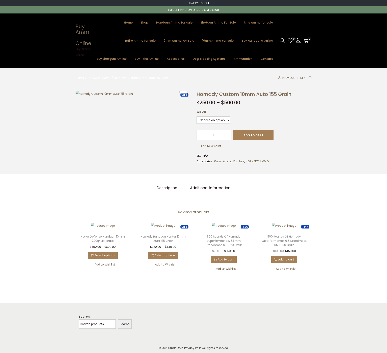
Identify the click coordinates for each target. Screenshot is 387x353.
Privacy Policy (193, 348)
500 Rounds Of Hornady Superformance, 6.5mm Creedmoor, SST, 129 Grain (223, 241)
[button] (209, 146)
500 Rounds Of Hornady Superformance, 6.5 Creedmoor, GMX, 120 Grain (284, 241)
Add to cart (253, 135)
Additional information (210, 187)
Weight (202, 112)
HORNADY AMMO (99, 78)
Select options (105, 255)
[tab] (167, 188)
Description (167, 187)
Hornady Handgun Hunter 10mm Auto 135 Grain (163, 239)
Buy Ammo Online (83, 35)
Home (80, 78)
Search (84, 317)
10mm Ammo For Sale (228, 161)
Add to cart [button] (226, 259)
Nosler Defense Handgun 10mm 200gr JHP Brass (103, 239)
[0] (290, 40)
